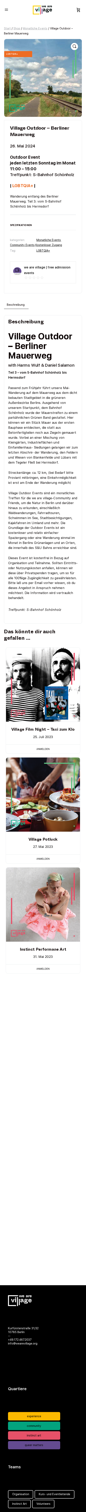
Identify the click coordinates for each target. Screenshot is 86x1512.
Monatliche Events (35, 28)
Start (7, 28)
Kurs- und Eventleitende (54, 1494)
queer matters (34, 1445)
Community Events (22, 245)
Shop (16, 28)
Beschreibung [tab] (16, 304)
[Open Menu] (6, 9)
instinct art (34, 1435)
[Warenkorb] (78, 10)
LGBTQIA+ (43, 250)
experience (34, 1416)
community (34, 1425)
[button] (74, 46)
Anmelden (43, 749)
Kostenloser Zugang (48, 245)
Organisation (20, 1494)
